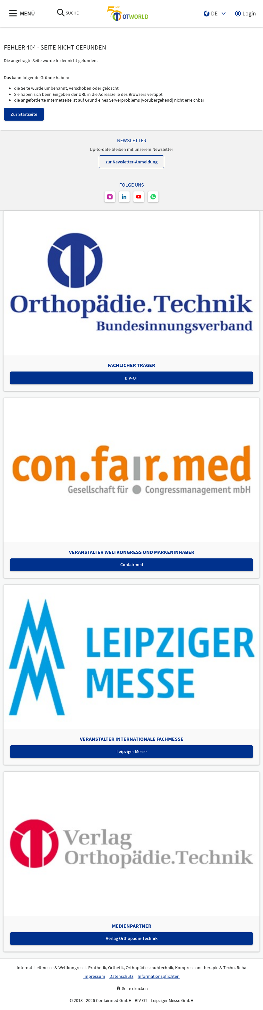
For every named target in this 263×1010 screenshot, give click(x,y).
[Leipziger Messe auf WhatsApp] (153, 196)
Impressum (94, 976)
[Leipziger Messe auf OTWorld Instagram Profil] (109, 196)
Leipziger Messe (131, 751)
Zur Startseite (24, 114)
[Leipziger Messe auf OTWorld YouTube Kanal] (138, 196)
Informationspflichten (159, 976)
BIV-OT (131, 378)
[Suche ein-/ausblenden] (61, 13)
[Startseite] (127, 13)
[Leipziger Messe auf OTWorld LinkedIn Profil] (124, 196)
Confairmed (131, 564)
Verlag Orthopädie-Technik (131, 938)
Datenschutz (121, 976)
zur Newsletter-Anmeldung (131, 162)
